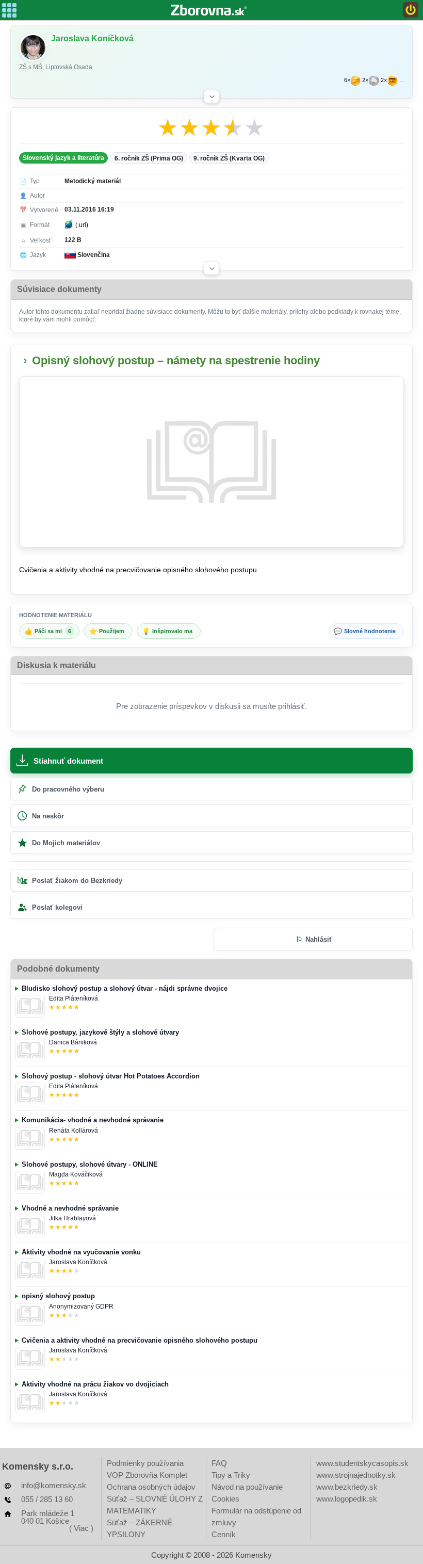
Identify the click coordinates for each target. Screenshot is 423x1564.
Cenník (224, 1534)
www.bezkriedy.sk (347, 1486)
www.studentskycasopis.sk (362, 1463)
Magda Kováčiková (76, 1174)
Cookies (225, 1498)
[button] (211, 96)
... (401, 80)
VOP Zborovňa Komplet (147, 1475)
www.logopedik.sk (346, 1498)
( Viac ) (81, 1528)
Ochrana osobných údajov (151, 1486)
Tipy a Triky (231, 1475)
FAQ (219, 1463)
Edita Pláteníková (73, 998)
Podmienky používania (145, 1463)
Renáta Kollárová (73, 1130)
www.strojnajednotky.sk (356, 1475)
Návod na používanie (247, 1486)
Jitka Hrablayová (72, 1218)
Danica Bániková (73, 1042)
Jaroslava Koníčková (78, 1262)
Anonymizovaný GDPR (81, 1306)
